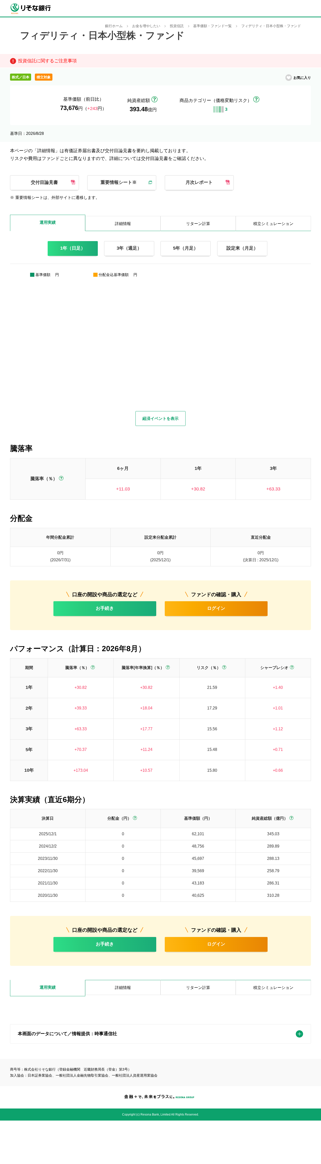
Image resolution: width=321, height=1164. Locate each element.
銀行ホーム (114, 26)
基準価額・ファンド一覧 (212, 26)
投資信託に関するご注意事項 (47, 60)
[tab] (47, 988)
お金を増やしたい (146, 26)
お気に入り (302, 78)
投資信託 (177, 26)
